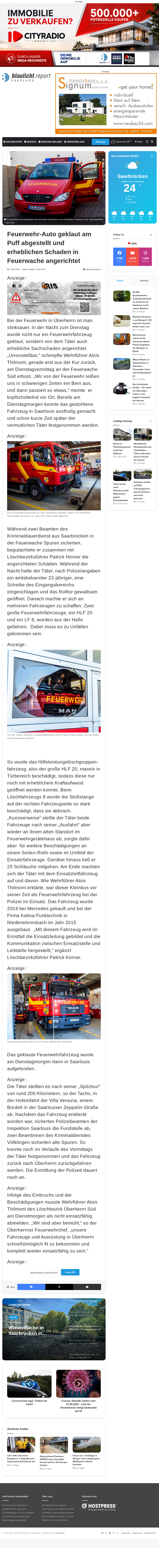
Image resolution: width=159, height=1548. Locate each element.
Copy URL (70, 1272)
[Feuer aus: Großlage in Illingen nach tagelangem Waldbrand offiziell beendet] (87, 1445)
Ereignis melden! (51, 142)
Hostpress (60, 1533)
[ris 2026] (54, 313)
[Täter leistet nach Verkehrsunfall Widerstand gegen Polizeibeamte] (122, 475)
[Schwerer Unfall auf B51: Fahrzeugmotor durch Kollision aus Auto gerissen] (143, 474)
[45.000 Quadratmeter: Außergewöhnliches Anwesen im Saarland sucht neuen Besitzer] (121, 296)
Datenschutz (150, 1533)
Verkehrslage (75, 142)
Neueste (144, 280)
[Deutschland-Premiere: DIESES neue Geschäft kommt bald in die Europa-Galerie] (54, 1445)
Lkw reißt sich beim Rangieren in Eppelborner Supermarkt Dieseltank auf (21, 1458)
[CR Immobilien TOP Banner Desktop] (79, 35)
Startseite (125, 1533)
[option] (54, 1329)
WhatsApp (100, 142)
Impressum (137, 1533)
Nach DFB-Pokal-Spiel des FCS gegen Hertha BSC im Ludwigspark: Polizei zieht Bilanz (33, 1333)
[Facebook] (31, 1287)
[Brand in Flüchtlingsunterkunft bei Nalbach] (122, 434)
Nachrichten (14, 142)
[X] (59, 1287)
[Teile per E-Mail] (87, 1287)
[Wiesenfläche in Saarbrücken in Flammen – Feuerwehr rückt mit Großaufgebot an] (121, 364)
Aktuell (13, 1318)
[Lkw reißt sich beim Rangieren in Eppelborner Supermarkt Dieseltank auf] (21, 1445)
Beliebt (120, 280)
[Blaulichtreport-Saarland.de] (26, 77)
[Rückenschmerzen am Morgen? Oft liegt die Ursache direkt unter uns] (121, 321)
